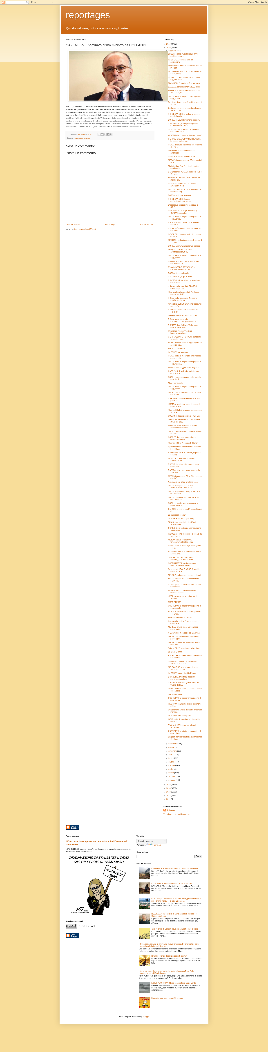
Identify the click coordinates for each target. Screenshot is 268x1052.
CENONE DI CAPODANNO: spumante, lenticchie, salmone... (184, 140)
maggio (171, 765)
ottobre (171, 747)
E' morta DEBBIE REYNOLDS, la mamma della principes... (182, 268)
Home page (110, 224)
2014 (168, 788)
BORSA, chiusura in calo (178, 273)
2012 (168, 796)
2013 (168, 792)
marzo (171, 773)
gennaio (172, 780)
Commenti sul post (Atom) (85, 229)
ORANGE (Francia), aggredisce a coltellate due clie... (182, 438)
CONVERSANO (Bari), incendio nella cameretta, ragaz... (183, 130)
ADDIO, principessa (176, 348)
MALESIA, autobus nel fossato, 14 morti (184, 575)
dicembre (172, 51)
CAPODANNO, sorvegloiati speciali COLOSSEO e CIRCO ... (183, 124)
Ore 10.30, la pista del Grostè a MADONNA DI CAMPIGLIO (181, 487)
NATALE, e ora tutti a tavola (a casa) (183, 482)
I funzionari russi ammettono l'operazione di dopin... (180, 332)
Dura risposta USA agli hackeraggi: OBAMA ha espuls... (183, 212)
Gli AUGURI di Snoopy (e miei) (181, 518)
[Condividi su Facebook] (107, 134)
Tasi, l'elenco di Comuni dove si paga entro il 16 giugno (174, 929)
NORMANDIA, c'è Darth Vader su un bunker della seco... (183, 326)
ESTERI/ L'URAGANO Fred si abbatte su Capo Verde (173, 983)
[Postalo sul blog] (102, 134)
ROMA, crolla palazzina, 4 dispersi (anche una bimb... (182, 299)
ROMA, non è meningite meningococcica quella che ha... (183, 320)
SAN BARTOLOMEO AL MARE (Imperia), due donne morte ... (181, 558)
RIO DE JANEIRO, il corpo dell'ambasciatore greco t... (180, 200)
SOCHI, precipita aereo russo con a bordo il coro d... (183, 504)
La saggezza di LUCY (177, 515)
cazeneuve (78, 138)
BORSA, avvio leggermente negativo (183, 368)
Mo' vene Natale (175, 694)
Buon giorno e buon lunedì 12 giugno (167, 998)
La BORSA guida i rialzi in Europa (182, 673)
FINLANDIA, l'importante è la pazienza (184, 83)
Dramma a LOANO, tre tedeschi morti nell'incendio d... (183, 262)
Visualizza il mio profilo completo (177, 814)
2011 (168, 799)
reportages (88, 15)
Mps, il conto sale (175, 383)
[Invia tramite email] (99, 134)
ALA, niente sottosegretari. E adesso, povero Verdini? (183, 293)
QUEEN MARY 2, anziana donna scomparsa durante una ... (182, 564)
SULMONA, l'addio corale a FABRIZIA (184, 416)
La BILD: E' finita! (175, 652)
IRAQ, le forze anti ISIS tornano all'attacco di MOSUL (181, 250)
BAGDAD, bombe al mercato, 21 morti (184, 87)
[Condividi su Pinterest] (110, 134)
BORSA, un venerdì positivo (180, 617)
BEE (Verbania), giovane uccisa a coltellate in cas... (182, 591)
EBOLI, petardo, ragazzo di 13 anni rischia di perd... (183, 55)
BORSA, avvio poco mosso (179, 195)
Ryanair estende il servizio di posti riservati (169, 956)
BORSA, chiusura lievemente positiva (184, 120)
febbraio (172, 776)
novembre (172, 744)
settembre (172, 751)
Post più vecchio (146, 224)
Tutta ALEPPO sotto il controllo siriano (184, 648)
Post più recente (73, 224)
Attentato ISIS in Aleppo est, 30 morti (183, 443)
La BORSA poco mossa (178, 352)
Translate (157, 845)
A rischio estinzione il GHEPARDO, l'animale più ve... (182, 287)
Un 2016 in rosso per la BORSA (181, 156)
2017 (168, 44)
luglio (171, 758)
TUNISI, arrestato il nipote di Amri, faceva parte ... (182, 523)
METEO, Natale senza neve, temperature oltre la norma (180, 541)
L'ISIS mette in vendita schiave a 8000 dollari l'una (172, 883)
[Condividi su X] (105, 134)
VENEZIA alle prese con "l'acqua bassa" (185, 135)
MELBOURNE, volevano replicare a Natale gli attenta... (183, 668)
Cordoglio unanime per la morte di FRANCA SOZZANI (182, 662)
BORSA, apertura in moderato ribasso (184, 246)
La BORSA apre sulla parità (179, 716)
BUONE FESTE (174, 602)
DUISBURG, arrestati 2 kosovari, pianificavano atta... (181, 678)
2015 (168, 784)
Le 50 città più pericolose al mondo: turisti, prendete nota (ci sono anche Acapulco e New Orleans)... (176, 900)
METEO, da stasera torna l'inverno (182, 316)
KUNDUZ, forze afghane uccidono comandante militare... (182, 426)
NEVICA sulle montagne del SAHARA (184, 633)
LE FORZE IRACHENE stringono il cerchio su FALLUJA (174, 868)
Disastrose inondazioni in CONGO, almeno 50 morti (182, 185)
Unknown (171, 810)
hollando (87, 138)
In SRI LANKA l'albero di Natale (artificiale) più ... (181, 459)
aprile (171, 769)
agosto (171, 754)
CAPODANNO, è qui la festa (180, 277)
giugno (171, 762)
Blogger (146, 1017)
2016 (168, 47)
